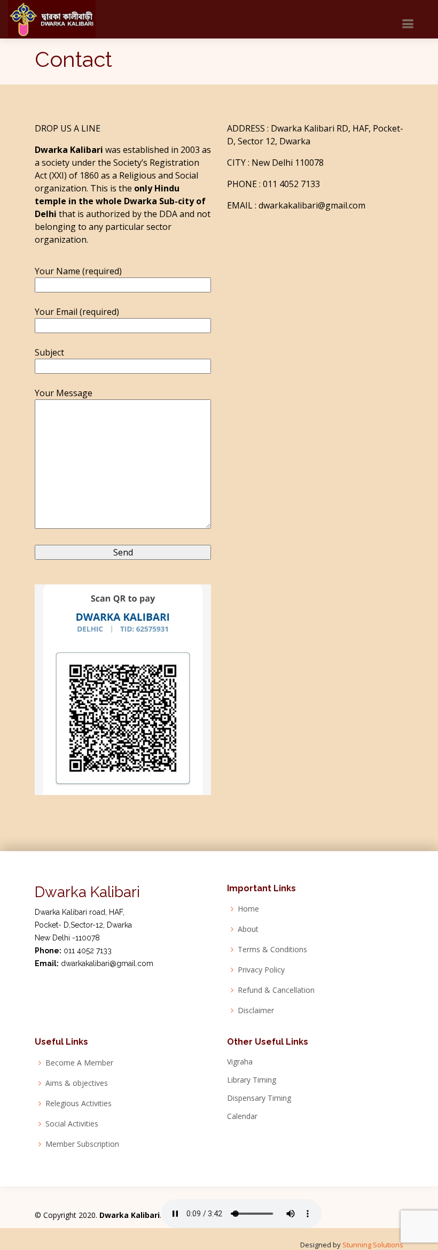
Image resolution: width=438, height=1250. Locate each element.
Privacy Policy (261, 970)
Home (248, 909)
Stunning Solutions (372, 1244)
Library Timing (251, 1080)
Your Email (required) (77, 312)
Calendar (242, 1116)
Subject (49, 352)
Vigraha (240, 1062)
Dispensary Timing (259, 1098)
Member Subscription (82, 1144)
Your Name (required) (78, 271)
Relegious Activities (78, 1103)
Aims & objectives (76, 1083)
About (248, 929)
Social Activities (71, 1124)
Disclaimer (256, 1010)
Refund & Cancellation (276, 990)
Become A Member (79, 1063)
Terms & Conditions (272, 949)
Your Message (63, 393)
